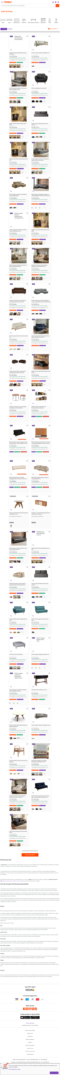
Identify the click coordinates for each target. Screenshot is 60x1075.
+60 (22, 66)
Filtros (4, 29)
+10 (44, 101)
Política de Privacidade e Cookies (12, 1069)
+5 (44, 278)
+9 (44, 667)
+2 (22, 632)
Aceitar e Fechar (54, 1072)
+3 (22, 349)
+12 (44, 172)
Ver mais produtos (30, 854)
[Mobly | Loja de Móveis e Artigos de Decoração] (8, 2)
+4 (22, 313)
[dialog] (30, 1069)
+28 (44, 313)
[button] (10, 29)
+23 (22, 596)
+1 (44, 207)
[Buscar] (57, 5)
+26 (44, 136)
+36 (22, 667)
